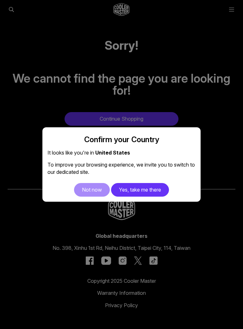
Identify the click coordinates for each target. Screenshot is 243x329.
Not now (92, 190)
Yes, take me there (140, 190)
